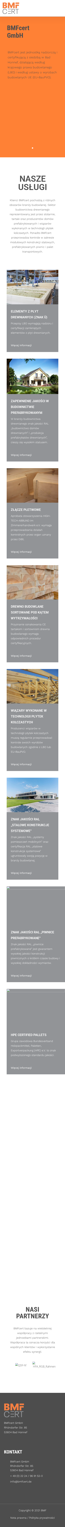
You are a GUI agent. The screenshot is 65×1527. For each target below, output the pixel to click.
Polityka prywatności (42, 1517)
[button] (58, 8)
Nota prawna (18, 1517)
